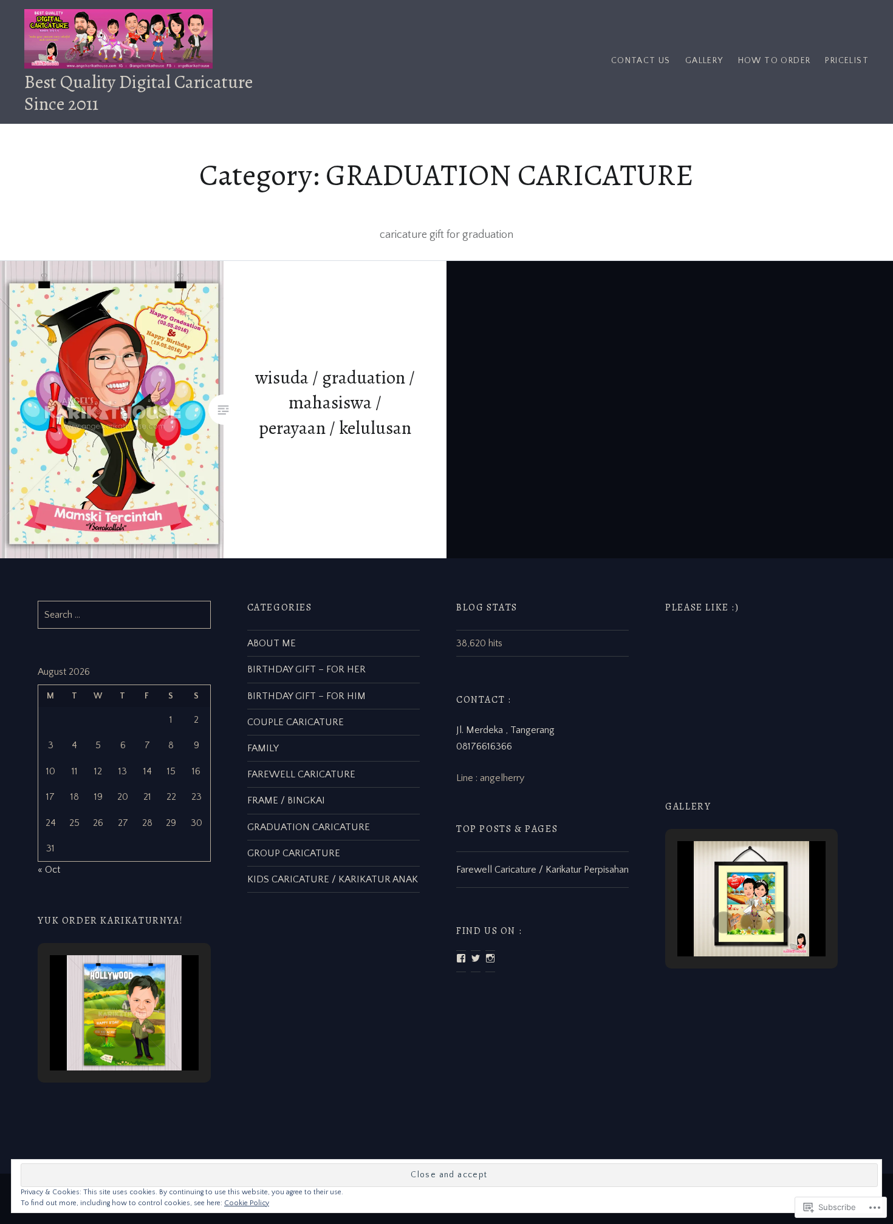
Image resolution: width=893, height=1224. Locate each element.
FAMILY (263, 748)
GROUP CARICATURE (293, 853)
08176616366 (484, 746)
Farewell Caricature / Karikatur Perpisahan (542, 869)
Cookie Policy (246, 1203)
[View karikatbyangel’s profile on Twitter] (476, 958)
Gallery (704, 61)
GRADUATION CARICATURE (308, 827)
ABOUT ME (271, 643)
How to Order (774, 61)
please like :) (702, 607)
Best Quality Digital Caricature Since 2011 (138, 93)
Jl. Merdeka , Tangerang (505, 730)
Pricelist (847, 61)
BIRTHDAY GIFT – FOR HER (306, 669)
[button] (723, 922)
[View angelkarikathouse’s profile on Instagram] (490, 958)
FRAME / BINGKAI (286, 800)
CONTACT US (641, 61)
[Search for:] (124, 614)
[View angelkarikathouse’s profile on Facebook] (461, 958)
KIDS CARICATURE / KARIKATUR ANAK (332, 879)
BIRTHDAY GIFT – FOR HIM (306, 696)
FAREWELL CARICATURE (301, 774)
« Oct (49, 869)
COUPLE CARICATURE (295, 722)
